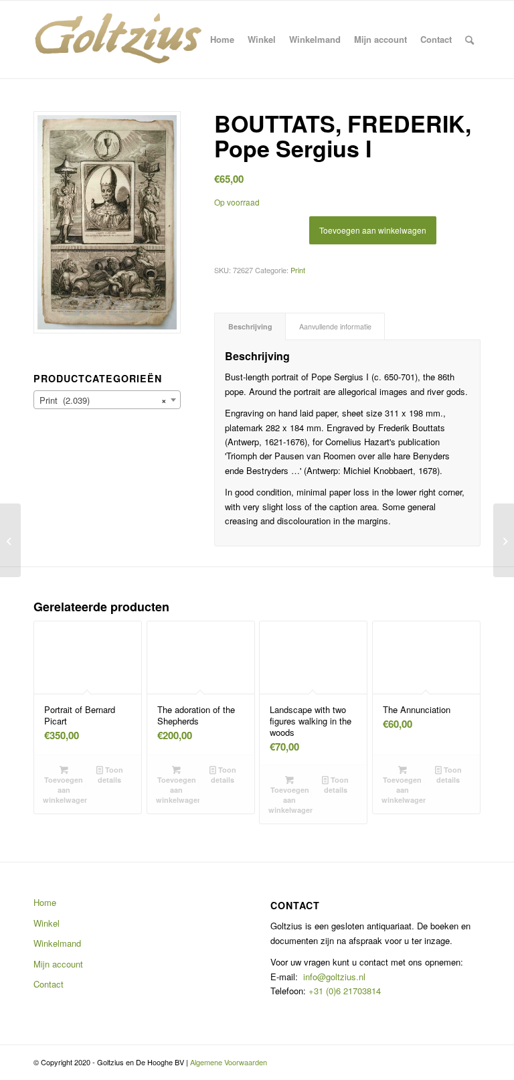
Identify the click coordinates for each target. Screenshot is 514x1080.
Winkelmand (57, 943)
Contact (48, 984)
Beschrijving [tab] (250, 326)
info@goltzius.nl (334, 976)
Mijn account (58, 963)
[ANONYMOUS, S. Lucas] (10, 540)
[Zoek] (469, 39)
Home (44, 902)
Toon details (110, 775)
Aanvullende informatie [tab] (335, 326)
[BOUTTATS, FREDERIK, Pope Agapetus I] (503, 540)
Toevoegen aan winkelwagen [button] (65, 790)
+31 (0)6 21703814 (343, 990)
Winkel (46, 923)
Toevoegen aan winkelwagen (372, 230)
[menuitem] (222, 39)
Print (297, 269)
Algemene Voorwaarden (228, 1062)
